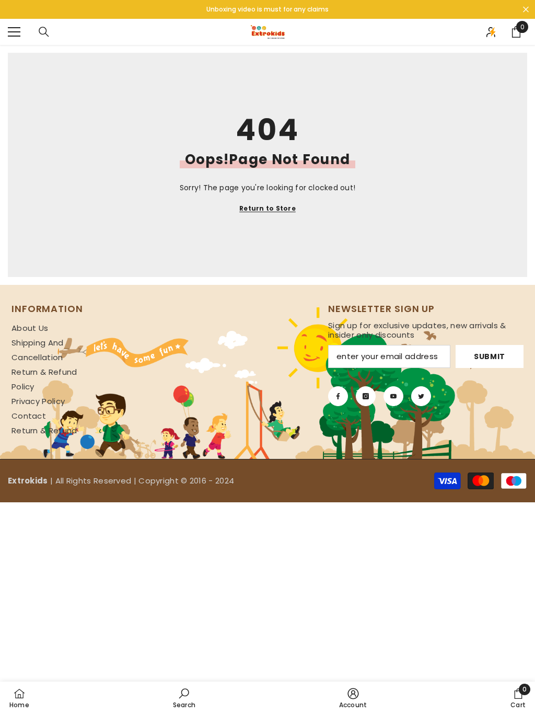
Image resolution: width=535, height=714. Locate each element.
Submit (489, 356)
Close (526, 10)
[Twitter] (421, 396)
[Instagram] (366, 396)
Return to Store (267, 208)
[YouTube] (393, 396)
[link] (184, 698)
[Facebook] (338, 396)
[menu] (14, 32)
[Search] (44, 32)
